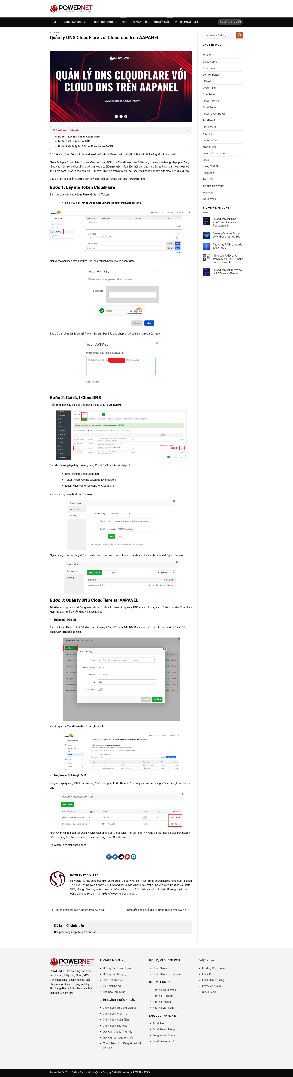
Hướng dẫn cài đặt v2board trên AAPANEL (80, 910)
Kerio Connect (211, 140)
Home (53, 22)
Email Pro (158, 1023)
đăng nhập (71, 932)
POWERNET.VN (141, 1072)
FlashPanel (209, 127)
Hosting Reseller (162, 1001)
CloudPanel (209, 68)
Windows (208, 192)
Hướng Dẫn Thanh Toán (117, 968)
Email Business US (163, 1041)
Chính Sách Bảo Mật (115, 1025)
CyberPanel (209, 87)
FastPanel (209, 120)
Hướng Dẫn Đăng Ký (115, 974)
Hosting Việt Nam (163, 1007)
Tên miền (208, 179)
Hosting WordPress (164, 990)
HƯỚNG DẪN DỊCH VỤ (74, 22)
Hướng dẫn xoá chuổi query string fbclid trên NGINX (156, 910)
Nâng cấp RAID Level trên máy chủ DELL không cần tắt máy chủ (228, 259)
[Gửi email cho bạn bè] (121, 857)
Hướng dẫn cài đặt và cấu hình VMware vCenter (228, 271)
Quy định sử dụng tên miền (118, 1037)
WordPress (209, 199)
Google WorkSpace (164, 1035)
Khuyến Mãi (161, 22)
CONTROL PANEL (104, 22)
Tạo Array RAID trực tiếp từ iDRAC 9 (227, 246)
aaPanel (54, 33)
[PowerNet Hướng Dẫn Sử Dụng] (71, 9)
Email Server (210, 107)
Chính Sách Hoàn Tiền (116, 1019)
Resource (208, 172)
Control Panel (211, 74)
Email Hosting (211, 101)
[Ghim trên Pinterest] (127, 857)
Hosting (207, 133)
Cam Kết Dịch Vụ (113, 980)
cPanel (207, 81)
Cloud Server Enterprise (167, 974)
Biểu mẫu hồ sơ (112, 986)
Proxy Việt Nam (212, 166)
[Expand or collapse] (188, 130)
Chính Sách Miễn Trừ (115, 1013)
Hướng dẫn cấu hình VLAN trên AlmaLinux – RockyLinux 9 (226, 222)
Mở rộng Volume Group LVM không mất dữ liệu (226, 235)
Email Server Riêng (214, 114)
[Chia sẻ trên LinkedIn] (133, 857)
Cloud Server (210, 61)
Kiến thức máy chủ (134, 22)
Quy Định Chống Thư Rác (117, 1031)
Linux (206, 159)
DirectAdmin (210, 94)
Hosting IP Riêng (163, 995)
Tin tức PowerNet (186, 22)
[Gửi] (239, 22)
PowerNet (134, 178)
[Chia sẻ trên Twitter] (115, 857)
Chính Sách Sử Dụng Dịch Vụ (119, 1007)
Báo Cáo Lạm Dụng (114, 992)
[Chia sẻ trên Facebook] (109, 857)
